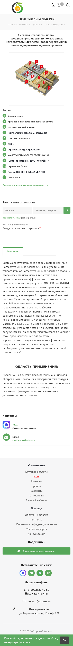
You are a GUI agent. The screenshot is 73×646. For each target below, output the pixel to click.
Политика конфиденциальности (36, 524)
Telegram (39, 573)
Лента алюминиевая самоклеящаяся (27, 132)
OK (64, 640)
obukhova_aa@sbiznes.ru (23, 440)
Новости (36, 481)
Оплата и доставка (36, 514)
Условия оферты (36, 529)
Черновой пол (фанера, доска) (24, 149)
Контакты (36, 519)
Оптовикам (37, 495)
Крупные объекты (36, 471)
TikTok (48, 573)
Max (15, 424)
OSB (10, 143)
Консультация (36, 533)
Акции (37, 476)
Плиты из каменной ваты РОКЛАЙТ (27, 160)
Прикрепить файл (12, 217)
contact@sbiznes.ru (39, 601)
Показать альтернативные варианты (23, 185)
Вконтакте (31, 573)
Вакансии (37, 490)
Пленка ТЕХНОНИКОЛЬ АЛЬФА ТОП (26, 171)
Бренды (36, 486)
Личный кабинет (36, 500)
